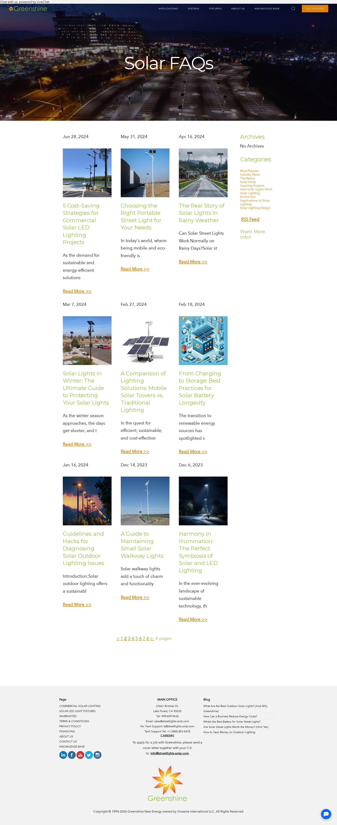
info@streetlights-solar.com (170, 753)
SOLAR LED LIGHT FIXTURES (77, 711)
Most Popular (249, 171)
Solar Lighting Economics (250, 195)
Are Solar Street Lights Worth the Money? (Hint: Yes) (235, 727)
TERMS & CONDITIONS (74, 721)
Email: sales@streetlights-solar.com (167, 721)
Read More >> (77, 291)
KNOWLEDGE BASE (267, 8)
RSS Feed (250, 219)
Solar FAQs (248, 182)
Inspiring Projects (252, 185)
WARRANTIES (68, 716)
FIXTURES (215, 8)
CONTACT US (68, 741)
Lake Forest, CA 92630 (167, 711)
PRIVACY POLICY (70, 726)
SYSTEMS (193, 8)
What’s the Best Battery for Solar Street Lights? (232, 721)
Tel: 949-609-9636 (167, 716)
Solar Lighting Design (255, 208)
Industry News (250, 174)
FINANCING (67, 731)
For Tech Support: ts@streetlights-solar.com (167, 726)
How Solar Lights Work (256, 189)
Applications (168, 8)
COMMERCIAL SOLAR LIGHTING (80, 706)
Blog (206, 699)
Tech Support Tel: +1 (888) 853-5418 (167, 731)
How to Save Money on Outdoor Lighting (229, 732)
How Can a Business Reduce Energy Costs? (230, 716)
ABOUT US (238, 8)
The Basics (247, 178)
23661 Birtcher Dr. (167, 706)
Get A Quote (315, 8)
